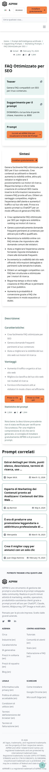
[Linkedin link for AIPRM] (15, 621)
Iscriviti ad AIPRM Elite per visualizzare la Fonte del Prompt (24, 134)
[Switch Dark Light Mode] (10, 10)
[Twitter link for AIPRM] (3, 621)
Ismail (15, 51)
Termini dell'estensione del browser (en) (11, 714)
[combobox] (24, 19)
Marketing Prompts (33, 43)
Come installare (34, 686)
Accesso (19, 10)
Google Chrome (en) (37, 692)
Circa (4, 634)
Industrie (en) (8, 639)
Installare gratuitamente (35, 10)
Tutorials (31, 634)
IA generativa (8, 650)
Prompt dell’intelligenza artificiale (27, 41)
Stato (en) (31, 648)
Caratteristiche (9, 644)
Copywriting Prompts (13, 43)
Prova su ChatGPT (33, 398)
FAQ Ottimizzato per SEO (15, 46)
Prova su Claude (12, 398)
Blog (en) (6, 671)
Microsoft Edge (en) (36, 697)
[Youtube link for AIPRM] (9, 621)
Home (6, 41)
